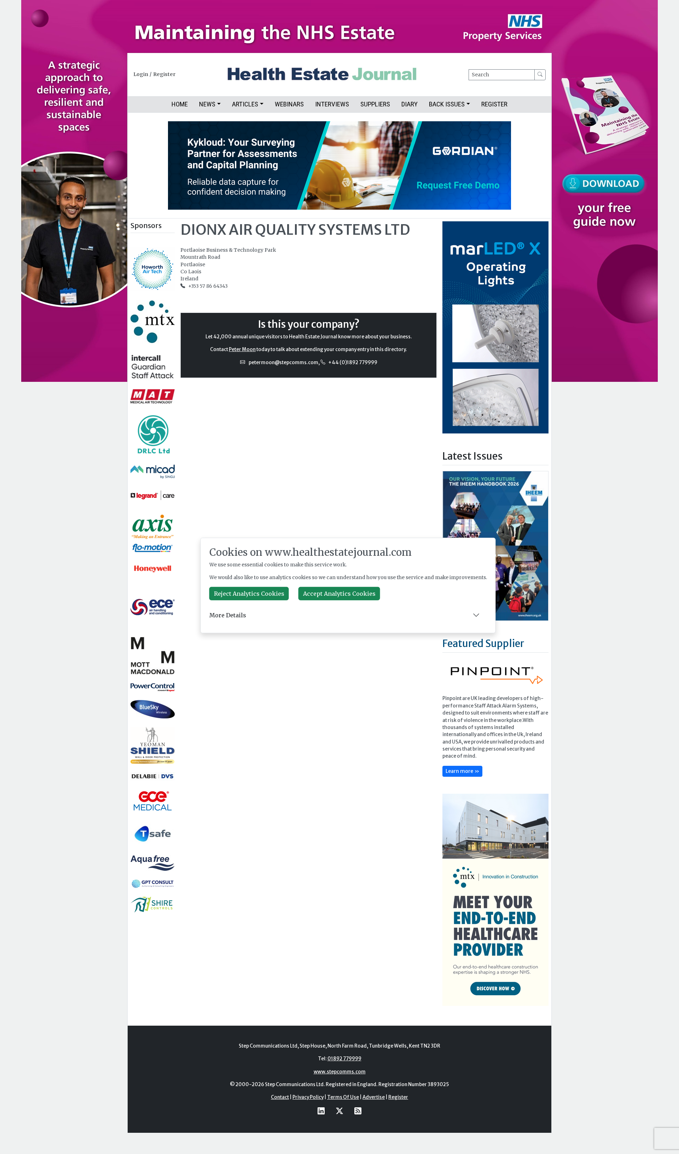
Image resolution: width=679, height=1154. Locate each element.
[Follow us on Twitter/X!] (339, 1111)
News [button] (207, 104)
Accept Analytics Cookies (339, 593)
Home (180, 104)
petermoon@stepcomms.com (283, 363)
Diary (409, 104)
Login (140, 74)
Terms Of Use (343, 1097)
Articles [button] (245, 104)
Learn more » (462, 771)
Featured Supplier (483, 643)
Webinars (289, 104)
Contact (280, 1097)
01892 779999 (344, 1059)
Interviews (332, 104)
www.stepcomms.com (340, 1072)
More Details (227, 615)
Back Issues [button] (447, 104)
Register (164, 74)
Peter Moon (242, 349)
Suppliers (375, 104)
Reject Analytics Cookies (249, 593)
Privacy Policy (308, 1097)
